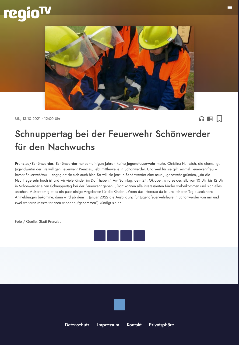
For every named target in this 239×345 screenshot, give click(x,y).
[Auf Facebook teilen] (99, 235)
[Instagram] (119, 304)
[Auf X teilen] (113, 235)
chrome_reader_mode (210, 118)
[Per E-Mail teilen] (139, 235)
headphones (201, 118)
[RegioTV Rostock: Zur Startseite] (27, 14)
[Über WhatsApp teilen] (126, 235)
